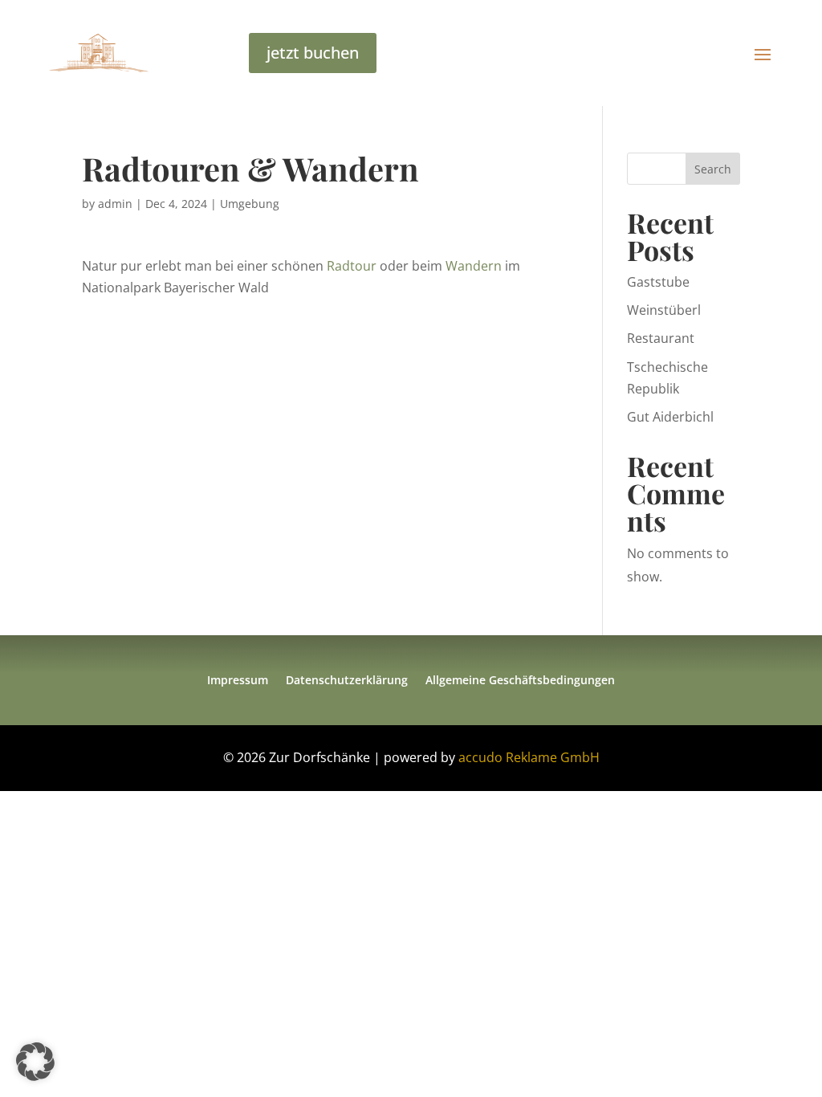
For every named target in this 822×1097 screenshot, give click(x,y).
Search (712, 169)
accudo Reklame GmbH (529, 757)
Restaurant (660, 338)
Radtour (351, 266)
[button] (35, 1061)
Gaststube (658, 282)
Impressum (237, 681)
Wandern (474, 266)
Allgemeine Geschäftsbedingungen (520, 681)
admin (115, 203)
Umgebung (249, 203)
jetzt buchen (313, 52)
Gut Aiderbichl (670, 417)
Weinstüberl (664, 310)
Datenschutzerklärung (347, 681)
